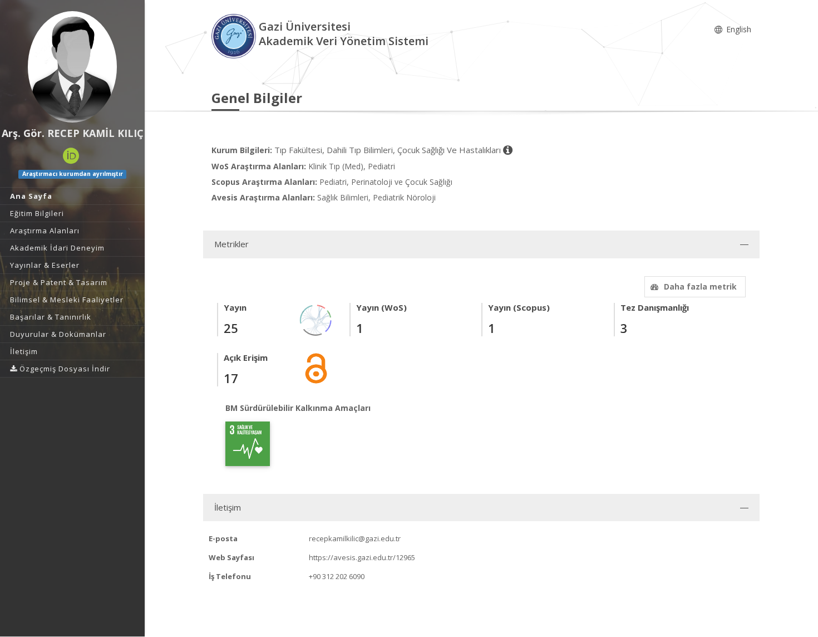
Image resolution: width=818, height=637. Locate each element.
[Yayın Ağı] (316, 319)
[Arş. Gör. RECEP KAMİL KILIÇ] (72, 66)
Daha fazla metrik (700, 286)
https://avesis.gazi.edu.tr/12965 (362, 557)
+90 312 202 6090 (336, 576)
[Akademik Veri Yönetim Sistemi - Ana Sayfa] (235, 35)
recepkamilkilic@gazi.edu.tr (355, 538)
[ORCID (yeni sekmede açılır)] (71, 156)
